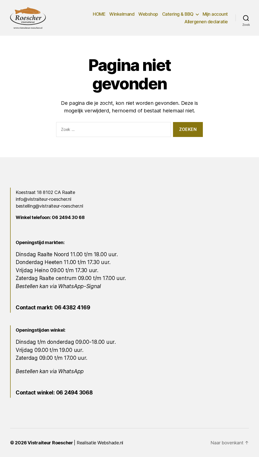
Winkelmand (121, 14)
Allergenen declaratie (206, 21)
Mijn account (215, 14)
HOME (99, 14)
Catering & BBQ (177, 14)
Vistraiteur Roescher (50, 442)
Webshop (148, 14)
